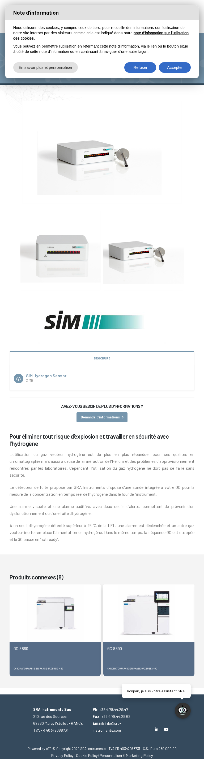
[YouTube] (166, 729)
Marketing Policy (139, 755)
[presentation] (14, 630)
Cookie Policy (87, 755)
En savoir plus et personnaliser (46, 67)
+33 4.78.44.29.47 (113, 709)
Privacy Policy (62, 755)
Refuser (140, 67)
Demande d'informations (101, 417)
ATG (49, 749)
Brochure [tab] (102, 358)
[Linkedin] (156, 729)
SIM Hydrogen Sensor (46, 375)
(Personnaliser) (111, 755)
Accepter (175, 67)
